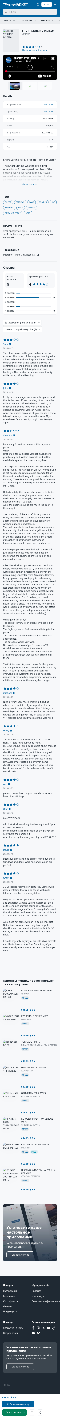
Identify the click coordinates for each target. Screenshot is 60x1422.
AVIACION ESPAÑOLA (30, 1176)
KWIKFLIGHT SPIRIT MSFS (34, 1016)
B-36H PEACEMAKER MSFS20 (36, 990)
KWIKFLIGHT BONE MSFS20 (35, 1144)
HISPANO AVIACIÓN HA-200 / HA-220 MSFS (38, 1171)
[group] (30, 67)
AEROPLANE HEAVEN (30, 1096)
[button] (34, 50)
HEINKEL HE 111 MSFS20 (34, 1067)
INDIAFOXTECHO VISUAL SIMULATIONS (39, 1045)
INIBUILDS (26, 1019)
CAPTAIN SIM (27, 1071)
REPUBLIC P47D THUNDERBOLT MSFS (37, 1120)
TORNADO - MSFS (30, 1041)
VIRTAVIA (26, 34)
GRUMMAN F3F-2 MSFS (33, 1093)
